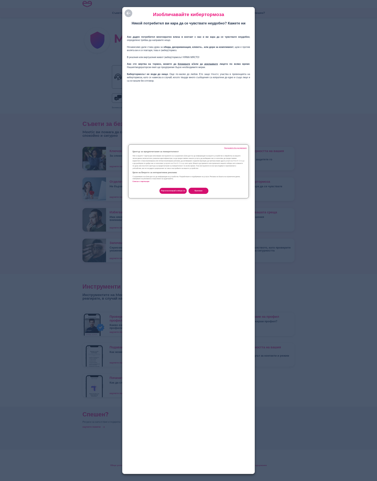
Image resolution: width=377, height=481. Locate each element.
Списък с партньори (141, 181)
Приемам (198, 191)
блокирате (184, 64)
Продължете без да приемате (235, 148)
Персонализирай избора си (173, 191)
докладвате (211, 64)
